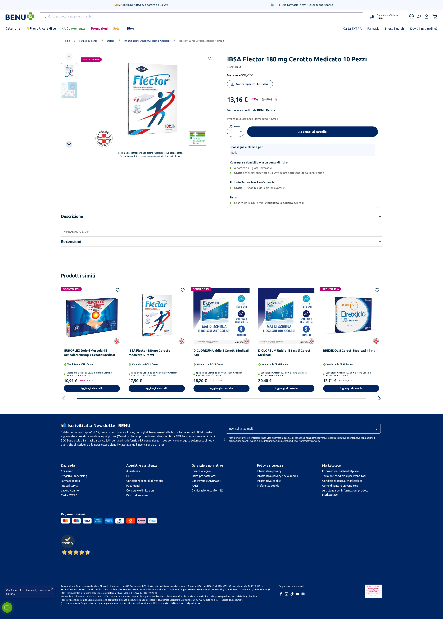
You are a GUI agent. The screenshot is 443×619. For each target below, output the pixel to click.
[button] (7, 607)
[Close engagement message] (52, 588)
